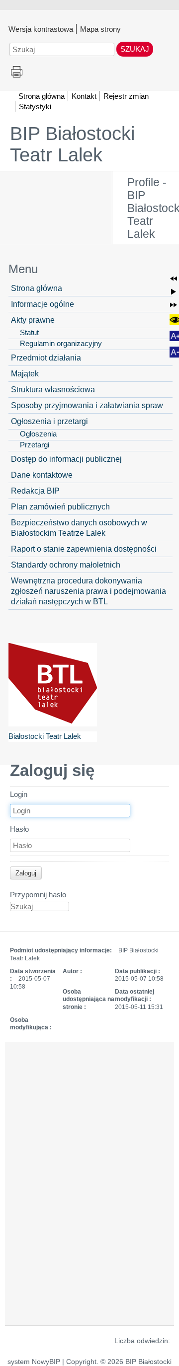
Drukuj (16, 72)
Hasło (19, 829)
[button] (173, 278)
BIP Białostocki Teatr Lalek (72, 144)
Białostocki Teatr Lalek (44, 736)
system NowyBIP (33, 1362)
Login (18, 794)
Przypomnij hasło (38, 894)
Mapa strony (100, 29)
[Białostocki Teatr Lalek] (52, 684)
